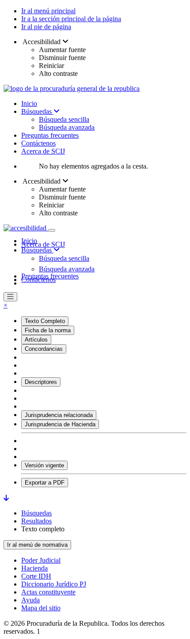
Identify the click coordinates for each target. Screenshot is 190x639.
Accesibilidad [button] (41, 41)
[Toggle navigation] (51, 230)
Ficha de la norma (48, 330)
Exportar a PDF (45, 482)
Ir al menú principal (48, 11)
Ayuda (30, 600)
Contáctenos (38, 143)
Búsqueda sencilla (64, 119)
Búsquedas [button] (37, 250)
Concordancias (44, 349)
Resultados (36, 521)
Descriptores (41, 382)
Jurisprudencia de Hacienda (60, 424)
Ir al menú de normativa (37, 544)
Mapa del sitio (41, 608)
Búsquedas (37, 111)
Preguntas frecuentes (50, 135)
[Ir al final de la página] (6, 498)
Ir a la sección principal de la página (71, 19)
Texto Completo (45, 321)
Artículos (36, 339)
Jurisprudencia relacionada (59, 415)
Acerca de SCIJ (43, 151)
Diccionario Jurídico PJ (53, 584)
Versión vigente (44, 465)
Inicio (29, 103)
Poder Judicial (41, 560)
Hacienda (34, 568)
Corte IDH (36, 576)
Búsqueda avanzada (67, 127)
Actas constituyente (48, 592)
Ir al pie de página (46, 26)
